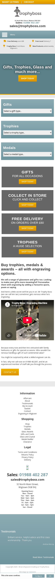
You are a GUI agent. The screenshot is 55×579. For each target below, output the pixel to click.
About (27, 401)
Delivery (27, 459)
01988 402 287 (31, 22)
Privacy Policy (27, 457)
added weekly (43, 46)
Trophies (27, 426)
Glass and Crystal (27, 436)
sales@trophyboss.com (28, 26)
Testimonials (27, 403)
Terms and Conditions (27, 452)
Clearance (27, 441)
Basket (27, 408)
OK (50, 576)
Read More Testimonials (43, 557)
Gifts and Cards (27, 434)
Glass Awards (27, 431)
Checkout (29, 2)
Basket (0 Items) (10, 2)
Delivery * (43, 41)
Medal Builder (27, 439)
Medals (27, 429)
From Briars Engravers (16, 47)
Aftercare (27, 398)
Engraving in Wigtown (27, 413)
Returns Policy (27, 454)
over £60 (15, 41)
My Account (27, 406)
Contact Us (10, 372)
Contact (27, 411)
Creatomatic (32, 572)
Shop (27, 424)
